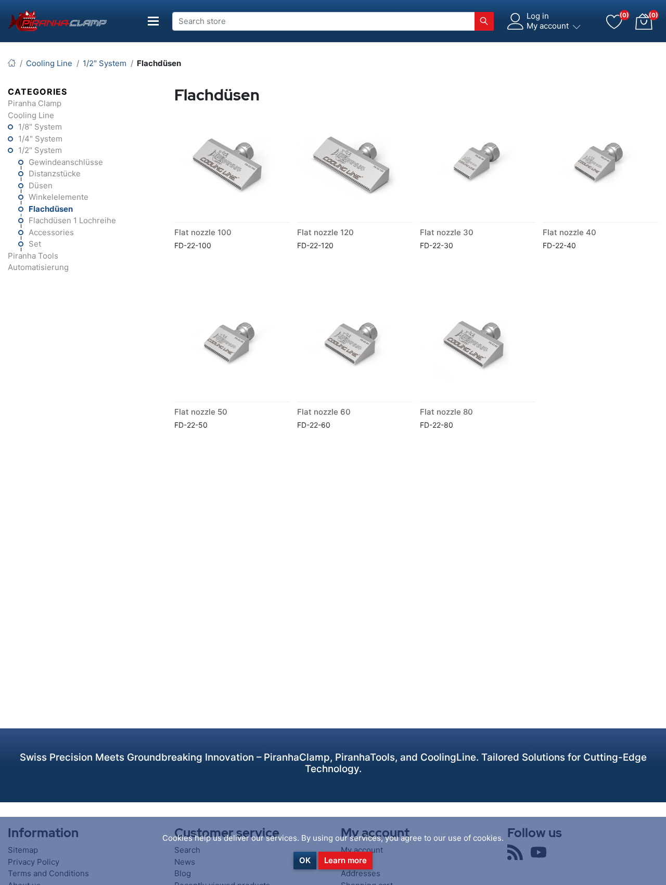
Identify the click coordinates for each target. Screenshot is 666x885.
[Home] (12, 63)
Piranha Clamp (34, 103)
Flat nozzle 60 (324, 412)
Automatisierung (38, 267)
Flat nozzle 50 (200, 412)
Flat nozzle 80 (446, 412)
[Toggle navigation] (153, 21)
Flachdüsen (51, 209)
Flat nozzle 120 (325, 232)
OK (305, 860)
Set (35, 244)
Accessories (51, 232)
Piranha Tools (33, 256)
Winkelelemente (58, 197)
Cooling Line (31, 115)
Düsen (41, 185)
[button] (644, 21)
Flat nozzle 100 (203, 232)
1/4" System (40, 139)
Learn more (345, 860)
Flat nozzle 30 (446, 232)
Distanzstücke (55, 173)
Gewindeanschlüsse (66, 162)
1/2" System (40, 150)
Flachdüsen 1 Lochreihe (72, 220)
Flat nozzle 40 (569, 232)
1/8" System (40, 127)
